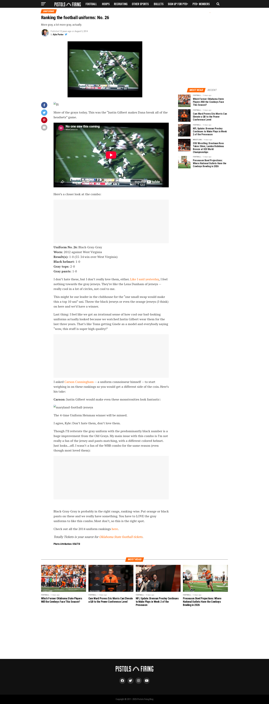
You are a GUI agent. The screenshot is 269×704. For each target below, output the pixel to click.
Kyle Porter (58, 34)
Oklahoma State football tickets (120, 537)
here (115, 529)
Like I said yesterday (144, 279)
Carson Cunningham (79, 382)
